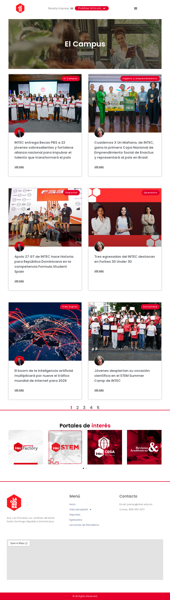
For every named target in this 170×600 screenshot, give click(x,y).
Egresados (75, 519)
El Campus (85, 44)
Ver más (19, 167)
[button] (9, 446)
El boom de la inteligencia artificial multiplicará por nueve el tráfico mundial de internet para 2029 (43, 375)
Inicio (72, 504)
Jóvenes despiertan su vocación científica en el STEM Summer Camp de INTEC (122, 375)
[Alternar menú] (135, 8)
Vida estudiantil (78, 509)
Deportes (74, 514)
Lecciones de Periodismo (84, 525)
